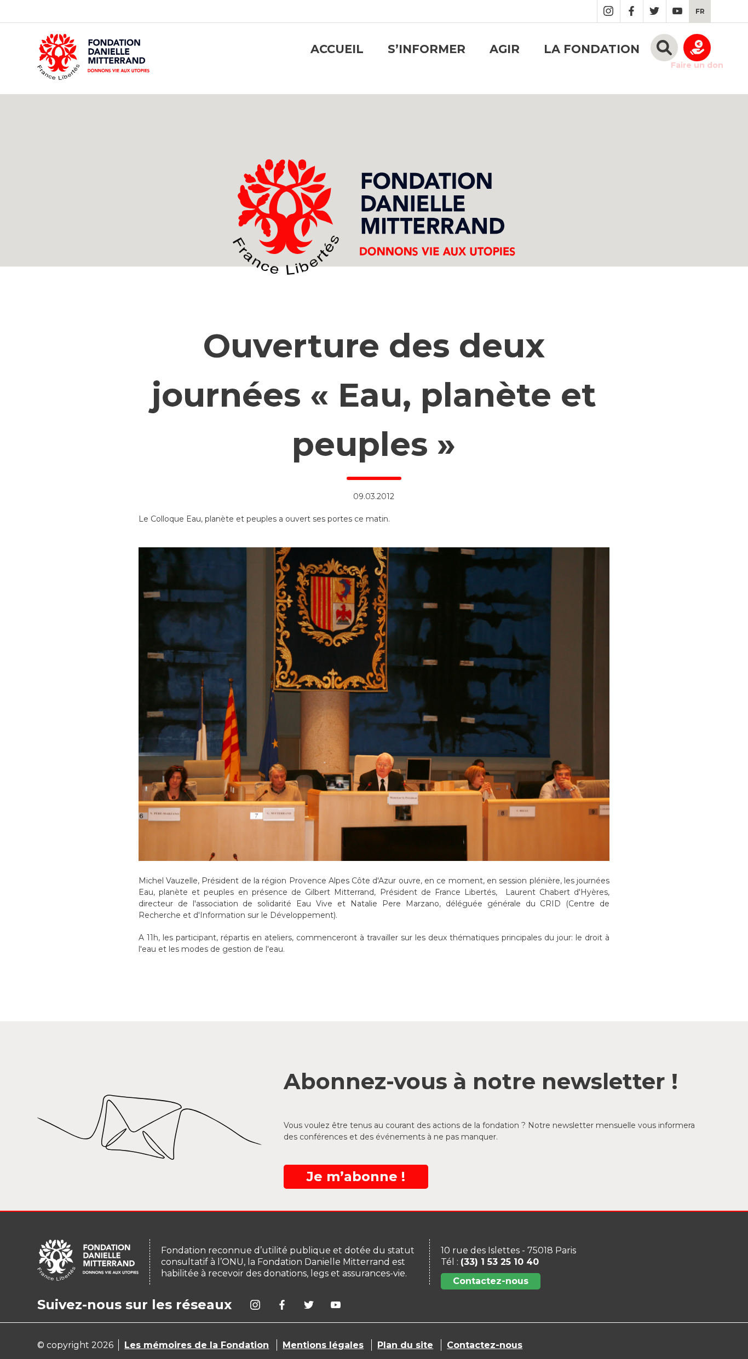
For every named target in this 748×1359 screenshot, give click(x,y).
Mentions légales (323, 1345)
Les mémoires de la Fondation (196, 1345)
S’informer (426, 49)
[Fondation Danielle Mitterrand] (93, 58)
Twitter (654, 11)
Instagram (608, 11)
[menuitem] (700, 11)
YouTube (677, 11)
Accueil (337, 49)
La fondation (592, 49)
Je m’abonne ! (356, 1176)
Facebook (631, 11)
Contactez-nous (490, 1281)
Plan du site (405, 1345)
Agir (505, 49)
